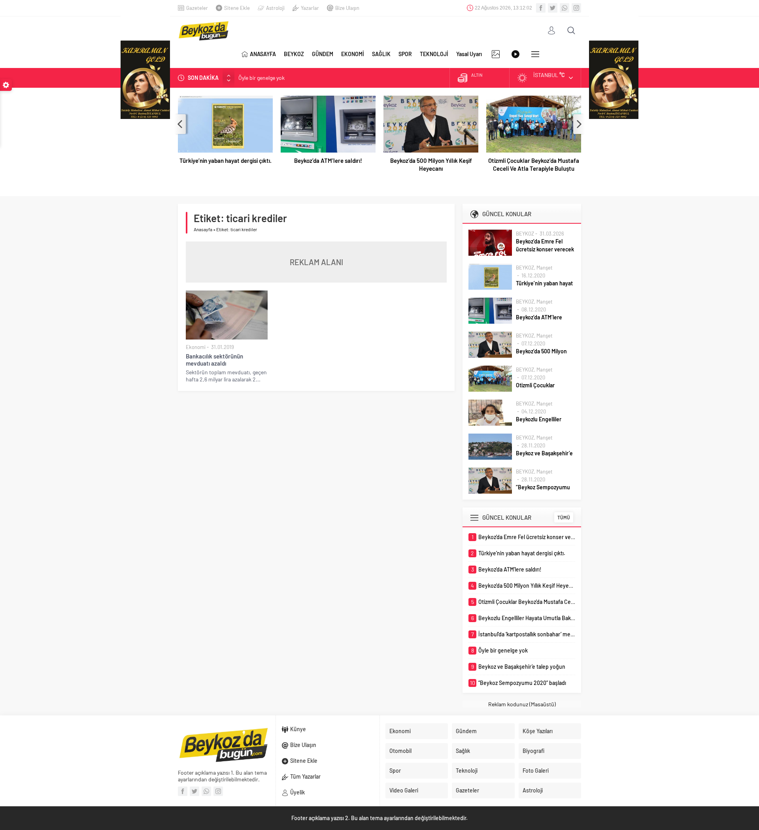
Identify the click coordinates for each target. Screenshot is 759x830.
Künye (298, 729)
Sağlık (463, 750)
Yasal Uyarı (469, 54)
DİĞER (535, 54)
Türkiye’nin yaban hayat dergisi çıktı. (225, 160)
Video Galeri (403, 790)
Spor (395, 770)
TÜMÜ (563, 517)
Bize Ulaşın (347, 8)
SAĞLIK (381, 54)
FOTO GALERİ (496, 54)
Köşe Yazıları (538, 731)
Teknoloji (467, 770)
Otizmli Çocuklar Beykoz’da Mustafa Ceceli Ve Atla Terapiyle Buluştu (533, 164)
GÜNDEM (322, 54)
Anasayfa (203, 229)
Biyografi (533, 750)
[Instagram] (576, 8)
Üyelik (297, 792)
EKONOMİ (352, 54)
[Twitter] (552, 8)
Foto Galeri (536, 770)
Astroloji (275, 8)
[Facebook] (541, 8)
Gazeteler (197, 8)
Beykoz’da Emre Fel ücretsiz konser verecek (545, 245)
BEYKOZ (294, 54)
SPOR (405, 54)
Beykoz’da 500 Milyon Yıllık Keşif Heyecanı (431, 164)
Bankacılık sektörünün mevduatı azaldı (214, 360)
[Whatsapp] (564, 8)
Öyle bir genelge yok (261, 77)
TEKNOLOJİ (434, 54)
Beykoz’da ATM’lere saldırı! (328, 160)
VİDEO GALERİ (515, 54)
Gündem (466, 731)
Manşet (544, 267)
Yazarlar (310, 8)
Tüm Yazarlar (305, 776)
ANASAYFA (263, 54)
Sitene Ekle (237, 8)
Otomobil (400, 750)
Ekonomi (196, 347)
